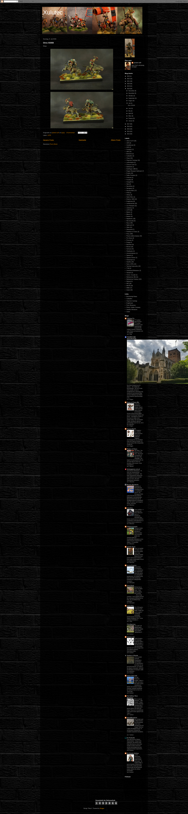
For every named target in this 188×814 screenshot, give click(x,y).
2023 (128, 76)
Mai (129, 111)
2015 (128, 129)
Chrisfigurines (131, 624)
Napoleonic (129, 218)
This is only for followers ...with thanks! (138, 700)
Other (128, 227)
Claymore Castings (131, 160)
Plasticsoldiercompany (132, 236)
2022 (128, 78)
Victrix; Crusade (131, 275)
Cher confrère (138, 509)
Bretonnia (129, 153)
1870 (127, 143)
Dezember (131, 91)
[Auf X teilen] (83, 133)
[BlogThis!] (81, 133)
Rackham (129, 244)
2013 (128, 134)
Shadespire (129, 251)
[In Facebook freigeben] (84, 133)
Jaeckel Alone (131, 546)
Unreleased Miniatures (132, 270)
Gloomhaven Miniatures (133, 470)
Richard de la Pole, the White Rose (138, 588)
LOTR (49, 135)
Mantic (128, 212)
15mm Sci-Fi (130, 141)
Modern (128, 216)
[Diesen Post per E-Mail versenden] (79, 133)
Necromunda (130, 220)
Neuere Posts (48, 140)
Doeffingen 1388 (131, 169)
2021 (128, 81)
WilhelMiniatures (132, 717)
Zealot (128, 290)
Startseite (82, 140)
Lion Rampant (130, 205)
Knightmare (129, 201)
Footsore (128, 177)
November (131, 93)
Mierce (128, 214)
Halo (127, 184)
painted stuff (137, 62)
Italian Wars (129, 197)
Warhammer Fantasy (132, 279)
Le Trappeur (137, 430)
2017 (128, 124)
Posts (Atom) (53, 144)
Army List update (138, 548)
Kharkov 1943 (130, 199)
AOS (127, 147)
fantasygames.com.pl (133, 469)
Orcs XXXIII (48, 43)
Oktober (130, 96)
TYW (127, 268)
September (131, 98)
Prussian (128, 240)
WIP (127, 283)
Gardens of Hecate (132, 655)
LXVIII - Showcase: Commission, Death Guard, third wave (138, 758)
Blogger (102, 808)
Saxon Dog (130, 605)
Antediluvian (129, 145)
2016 (128, 126)
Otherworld (129, 229)
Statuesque (129, 259)
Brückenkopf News (131, 296)
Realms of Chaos (132, 449)
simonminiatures (131, 253)
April (129, 113)
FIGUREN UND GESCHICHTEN (131, 337)
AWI (127, 151)
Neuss (128, 223)
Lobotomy (129, 208)
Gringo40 (129, 182)
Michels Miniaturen (132, 484)
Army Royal (130, 585)
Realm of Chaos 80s (133, 402)
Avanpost (129, 149)
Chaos (128, 158)
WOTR (128, 285)
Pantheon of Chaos (131, 231)
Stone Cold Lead (132, 675)
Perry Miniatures (131, 305)
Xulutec (53, 12)
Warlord (128, 281)
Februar (130, 118)
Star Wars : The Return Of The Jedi (138, 452)
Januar (130, 121)
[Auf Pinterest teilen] (86, 133)
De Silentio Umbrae (133, 753)
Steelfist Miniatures (131, 309)
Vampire (128, 272)
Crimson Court (130, 164)
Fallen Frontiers (130, 175)
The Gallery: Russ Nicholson (132, 696)
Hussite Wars (130, 190)
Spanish (128, 255)
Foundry (128, 179)
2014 (128, 131)
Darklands (129, 166)
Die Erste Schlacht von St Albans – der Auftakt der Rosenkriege (133, 387)
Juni (129, 108)
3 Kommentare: (70, 132)
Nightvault (129, 225)
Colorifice (130, 508)
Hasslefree (129, 186)
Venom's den (131, 637)
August (130, 100)
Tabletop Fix (130, 318)
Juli (129, 103)
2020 (128, 83)
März (130, 116)
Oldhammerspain (132, 526)
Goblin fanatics (138, 638)
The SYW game (138, 607)
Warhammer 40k (131, 277)
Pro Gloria (129, 238)
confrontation (130, 162)
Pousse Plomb (131, 429)
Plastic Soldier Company (133, 307)
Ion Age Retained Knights (136, 679)
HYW (127, 192)
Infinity (128, 195)
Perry (127, 234)
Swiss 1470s (130, 264)
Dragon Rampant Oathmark (134, 171)
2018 (128, 88)
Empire (128, 173)
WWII (128, 288)
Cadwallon (129, 156)
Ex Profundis (131, 738)
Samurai (128, 249)
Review (128, 246)
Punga (128, 242)
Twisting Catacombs (132, 266)
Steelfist (128, 262)
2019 (128, 86)
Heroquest (129, 188)
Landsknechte (130, 203)
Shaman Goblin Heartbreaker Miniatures (138, 530)
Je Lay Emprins (131, 565)
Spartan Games (130, 257)
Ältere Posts (115, 140)
